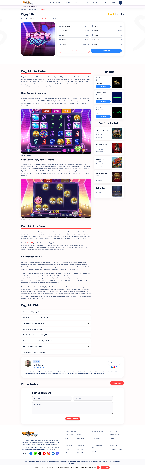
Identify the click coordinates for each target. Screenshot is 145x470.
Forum (113, 2)
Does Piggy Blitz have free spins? (33, 329)
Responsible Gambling (116, 449)
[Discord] (57, 453)
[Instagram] (114, 367)
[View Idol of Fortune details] (117, 177)
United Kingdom (69, 434)
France (67, 449)
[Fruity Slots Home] (41, 434)
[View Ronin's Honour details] (117, 148)
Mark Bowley (45, 18)
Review (36, 9)
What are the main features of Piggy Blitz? (36, 335)
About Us (113, 431)
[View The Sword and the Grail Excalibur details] (117, 133)
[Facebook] (116, 367)
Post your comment (72, 418)
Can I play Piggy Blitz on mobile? (32, 346)
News (104, 2)
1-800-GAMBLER (50, 449)
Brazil (66, 438)
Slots (86, 2)
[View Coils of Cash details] (117, 191)
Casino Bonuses (96, 442)
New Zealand (80, 438)
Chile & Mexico (69, 445)
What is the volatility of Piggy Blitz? (33, 323)
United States (80, 453)
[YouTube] (44, 453)
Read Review (99, 83)
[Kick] (35, 453)
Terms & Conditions (115, 442)
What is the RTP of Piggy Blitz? (32, 312)
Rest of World (80, 445)
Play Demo (74, 50)
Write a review (117, 383)
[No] (143, 467)
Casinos (67, 2)
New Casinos (95, 451)
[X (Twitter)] (39, 453)
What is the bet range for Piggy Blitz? (34, 352)
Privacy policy (105, 467)
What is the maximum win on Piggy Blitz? (35, 318)
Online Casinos (96, 438)
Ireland (79, 434)
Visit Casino (103, 86)
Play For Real (106, 50)
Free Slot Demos (55, 2)
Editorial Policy (114, 445)
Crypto (77, 2)
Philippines (79, 442)
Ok (98, 467)
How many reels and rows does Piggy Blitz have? (37, 341)
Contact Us (113, 438)
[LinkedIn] (112, 367)
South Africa (80, 449)
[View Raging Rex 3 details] (117, 162)
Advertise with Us (114, 434)
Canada (67, 442)
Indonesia (67, 453)
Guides (95, 2)
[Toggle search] (120, 3)
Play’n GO (86, 26)
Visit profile (114, 363)
